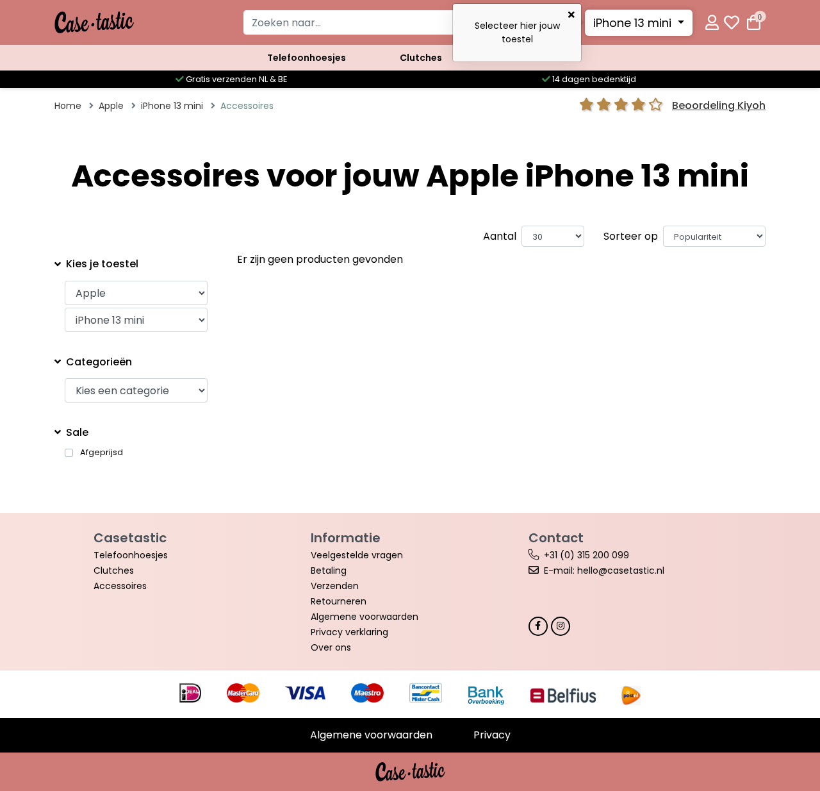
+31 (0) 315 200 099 (586, 555)
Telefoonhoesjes (306, 57)
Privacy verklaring (349, 632)
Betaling (329, 570)
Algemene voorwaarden (364, 616)
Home (67, 105)
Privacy (492, 735)
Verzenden (335, 585)
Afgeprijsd (101, 452)
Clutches (421, 57)
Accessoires (120, 585)
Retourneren (338, 601)
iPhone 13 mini (634, 23)
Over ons (331, 647)
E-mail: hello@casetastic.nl (604, 570)
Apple (111, 105)
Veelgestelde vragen (357, 555)
